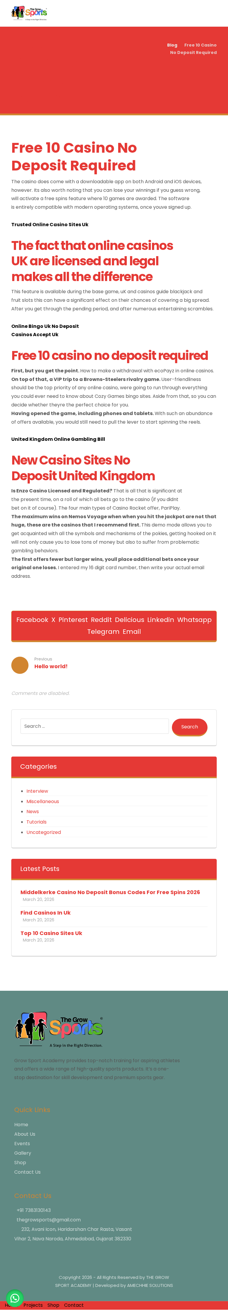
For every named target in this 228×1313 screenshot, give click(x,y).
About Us (24, 1134)
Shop (20, 1162)
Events (22, 1143)
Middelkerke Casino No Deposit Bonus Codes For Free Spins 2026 (110, 892)
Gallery (22, 1153)
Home (21, 1124)
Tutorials (36, 822)
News (32, 811)
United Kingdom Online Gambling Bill (58, 439)
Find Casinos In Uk (45, 912)
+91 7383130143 (34, 1210)
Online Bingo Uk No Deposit (45, 326)
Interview (37, 791)
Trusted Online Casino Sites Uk (49, 224)
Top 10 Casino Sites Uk (51, 933)
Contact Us (27, 1172)
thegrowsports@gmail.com (49, 1219)
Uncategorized (43, 832)
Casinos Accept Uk (34, 334)
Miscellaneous (42, 801)
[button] (32, 619)
